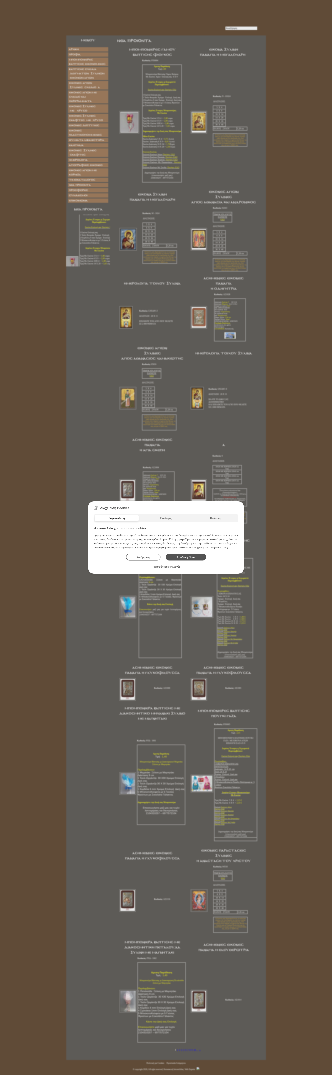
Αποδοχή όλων (186, 557)
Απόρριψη (143, 557)
